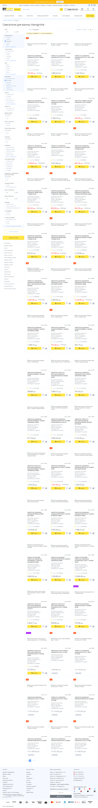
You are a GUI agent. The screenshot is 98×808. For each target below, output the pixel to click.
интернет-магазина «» (14, 794)
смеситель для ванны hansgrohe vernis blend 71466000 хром (58, 237)
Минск (5, 5)
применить (60, 2)
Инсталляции (66, 15)
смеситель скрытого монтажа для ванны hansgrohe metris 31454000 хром (59, 375)
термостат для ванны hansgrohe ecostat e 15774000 (60, 56)
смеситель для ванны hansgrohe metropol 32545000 (84, 698)
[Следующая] (34, 760)
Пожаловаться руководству (80, 797)
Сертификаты (29, 788)
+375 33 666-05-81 (79, 774)
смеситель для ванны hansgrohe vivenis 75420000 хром (83, 237)
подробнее (52, 2)
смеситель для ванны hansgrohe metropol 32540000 (60, 739)
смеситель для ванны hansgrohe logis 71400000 (35, 56)
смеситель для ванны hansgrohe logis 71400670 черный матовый (83, 374)
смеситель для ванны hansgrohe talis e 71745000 (35, 101)
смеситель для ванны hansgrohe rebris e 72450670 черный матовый (36, 329)
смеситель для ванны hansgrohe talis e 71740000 (35, 698)
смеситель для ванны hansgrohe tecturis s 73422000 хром (60, 467)
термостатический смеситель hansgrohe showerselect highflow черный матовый (34, 560)
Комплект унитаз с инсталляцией (11, 792)
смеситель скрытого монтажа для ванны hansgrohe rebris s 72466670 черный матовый (36, 468)
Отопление (7, 281)
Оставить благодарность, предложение (83, 795)
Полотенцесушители (8, 786)
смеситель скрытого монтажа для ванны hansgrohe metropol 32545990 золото (36, 606)
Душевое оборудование (8, 772)
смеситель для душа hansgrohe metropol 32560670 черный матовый (60, 559)
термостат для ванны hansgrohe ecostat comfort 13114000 (60, 102)
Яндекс (10, 797)
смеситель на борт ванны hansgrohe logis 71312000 (59, 651)
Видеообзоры (29, 792)
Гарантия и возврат (58, 5)
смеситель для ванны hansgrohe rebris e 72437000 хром (36, 374)
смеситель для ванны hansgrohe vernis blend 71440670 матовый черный (59, 192)
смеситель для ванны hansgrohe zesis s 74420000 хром (83, 605)
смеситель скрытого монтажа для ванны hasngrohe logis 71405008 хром (59, 606)
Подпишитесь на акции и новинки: (59, 789)
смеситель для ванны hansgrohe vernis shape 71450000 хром (82, 147)
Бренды (28, 772)
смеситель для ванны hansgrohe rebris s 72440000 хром (59, 329)
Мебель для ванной (42, 15)
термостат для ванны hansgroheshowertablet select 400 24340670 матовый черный (36, 283)
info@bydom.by (78, 780)
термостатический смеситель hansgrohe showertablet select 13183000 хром (84, 560)
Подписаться (61, 796)
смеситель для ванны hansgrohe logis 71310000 (83, 739)
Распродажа (26, 5)
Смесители (30, 15)
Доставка (37, 5)
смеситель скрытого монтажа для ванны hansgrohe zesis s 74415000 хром (35, 653)
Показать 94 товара (13, 237)
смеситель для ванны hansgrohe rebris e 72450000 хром (83, 329)
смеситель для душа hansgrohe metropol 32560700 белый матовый (60, 514)
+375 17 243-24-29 (79, 776)
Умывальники (78, 15)
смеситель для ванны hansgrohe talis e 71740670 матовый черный (59, 282)
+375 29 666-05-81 (79, 772)
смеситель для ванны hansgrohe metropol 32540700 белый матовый (84, 514)
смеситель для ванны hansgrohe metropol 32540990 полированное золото (60, 420)
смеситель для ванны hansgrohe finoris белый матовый (35, 514)
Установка (49, 5)
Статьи (28, 790)
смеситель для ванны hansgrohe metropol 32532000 (36, 739)
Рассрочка (43, 5)
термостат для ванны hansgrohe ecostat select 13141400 (59, 698)
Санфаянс (5, 782)
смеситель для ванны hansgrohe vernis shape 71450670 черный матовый (83, 192)
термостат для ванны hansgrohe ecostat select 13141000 (83, 652)
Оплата (32, 5)
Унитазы (55, 15)
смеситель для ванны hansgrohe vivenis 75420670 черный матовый (83, 282)
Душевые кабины (9, 15)
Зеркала (5, 790)
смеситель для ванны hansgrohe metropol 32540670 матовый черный (84, 467)
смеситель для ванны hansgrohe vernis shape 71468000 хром (34, 192)
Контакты (72, 5)
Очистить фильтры (13, 231)
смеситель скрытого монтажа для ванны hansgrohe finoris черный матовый (83, 421)
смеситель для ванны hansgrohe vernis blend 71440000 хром (34, 237)
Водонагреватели (7, 788)
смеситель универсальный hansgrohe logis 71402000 (83, 101)
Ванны (20, 15)
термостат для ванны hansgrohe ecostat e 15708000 (60, 146)
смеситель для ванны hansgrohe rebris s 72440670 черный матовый (36, 420)
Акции (20, 5)
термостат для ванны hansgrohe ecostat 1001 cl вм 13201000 (84, 57)
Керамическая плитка (8, 784)
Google (5, 797)
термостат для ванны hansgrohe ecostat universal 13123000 (36, 147)
